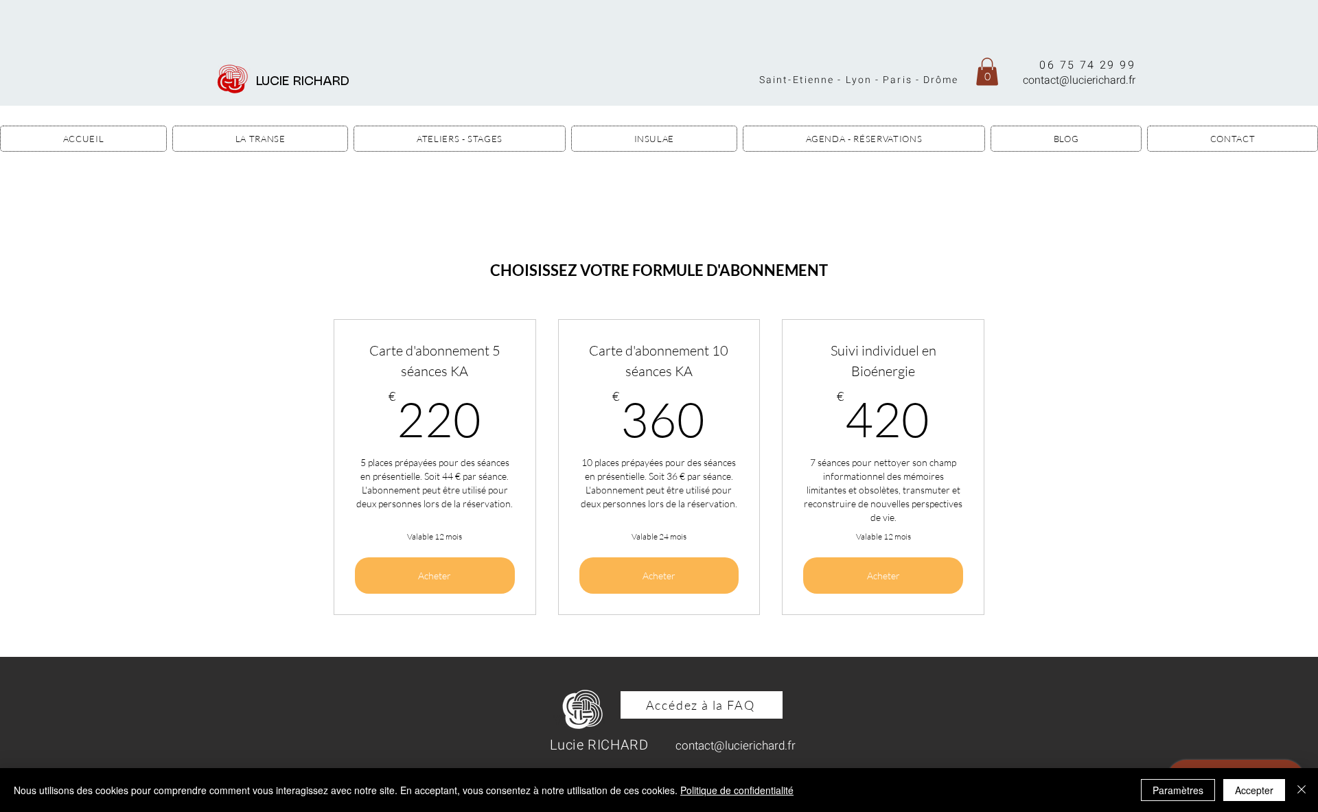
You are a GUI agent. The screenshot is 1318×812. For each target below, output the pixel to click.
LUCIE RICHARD (307, 82)
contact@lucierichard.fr (1079, 80)
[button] (987, 72)
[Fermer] (1301, 790)
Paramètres (1178, 790)
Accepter (1254, 790)
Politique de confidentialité (737, 790)
